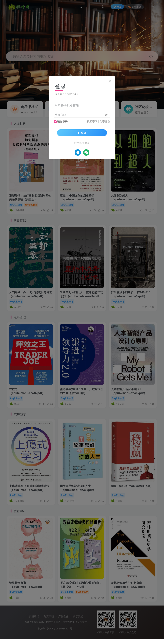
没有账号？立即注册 (66, 93)
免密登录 (105, 121)
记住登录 (62, 121)
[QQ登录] (78, 152)
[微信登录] (86, 152)
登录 (83, 133)
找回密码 (92, 121)
